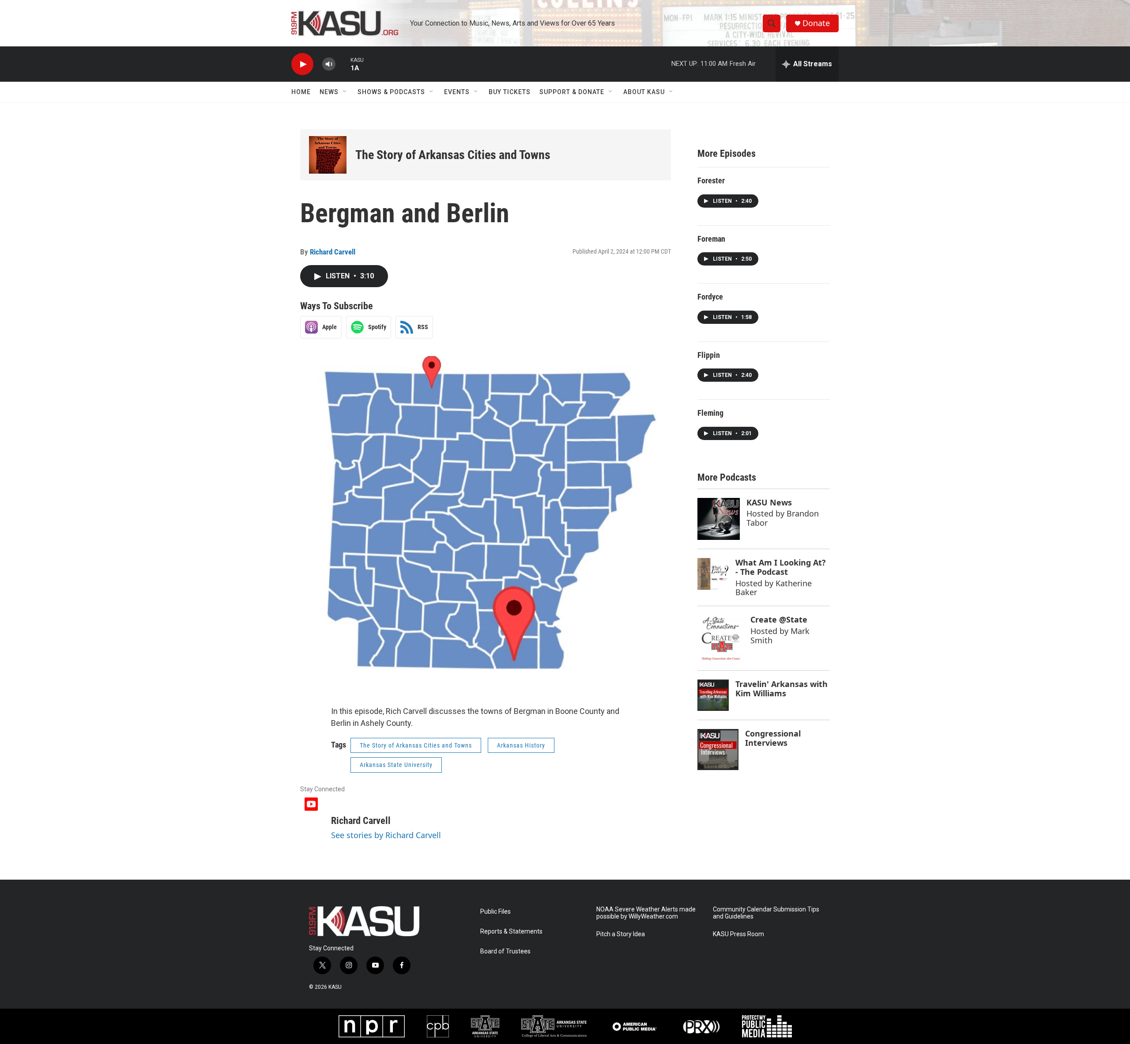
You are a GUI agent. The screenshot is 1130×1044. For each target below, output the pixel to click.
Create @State (778, 619)
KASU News (769, 502)
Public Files (495, 911)
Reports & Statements (511, 931)
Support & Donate (571, 91)
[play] (302, 64)
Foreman (711, 238)
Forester (711, 180)
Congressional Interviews (773, 738)
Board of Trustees (505, 951)
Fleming (710, 413)
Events (457, 91)
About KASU (644, 91)
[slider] (343, 63)
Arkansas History (521, 745)
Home (301, 91)
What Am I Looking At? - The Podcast (780, 567)
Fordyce (710, 296)
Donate (816, 23)
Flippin (708, 355)
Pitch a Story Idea (620, 934)
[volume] (328, 64)
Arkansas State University (396, 764)
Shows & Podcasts (391, 91)
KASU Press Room (738, 934)
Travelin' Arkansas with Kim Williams (781, 689)
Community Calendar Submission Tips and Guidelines (766, 913)
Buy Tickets (510, 91)
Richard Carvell (332, 251)
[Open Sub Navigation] (345, 91)
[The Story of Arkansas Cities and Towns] (328, 155)
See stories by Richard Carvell (386, 835)
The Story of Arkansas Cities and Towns (452, 155)
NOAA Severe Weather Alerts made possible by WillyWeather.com (646, 913)
